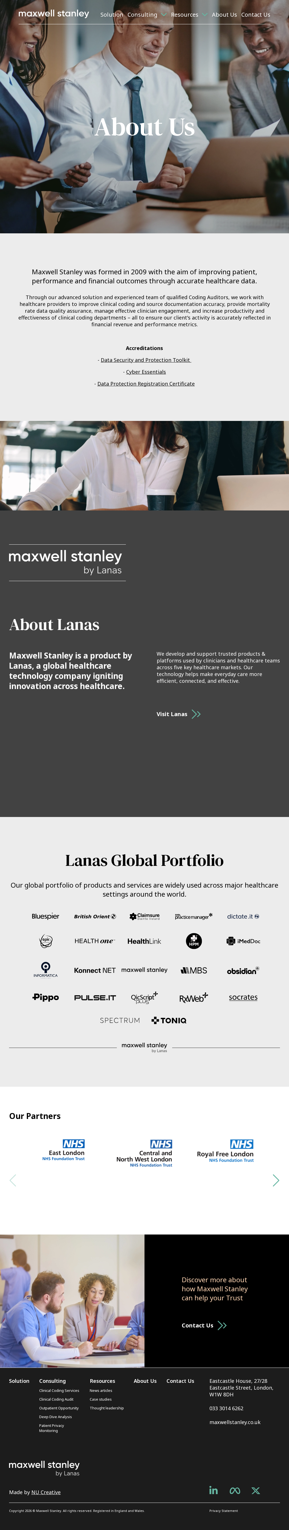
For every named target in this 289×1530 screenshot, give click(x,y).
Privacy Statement (223, 1511)
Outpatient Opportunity (59, 1408)
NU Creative (46, 1492)
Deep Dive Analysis (55, 1416)
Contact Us (255, 14)
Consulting (142, 14)
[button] (276, 1180)
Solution (111, 14)
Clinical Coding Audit (56, 1399)
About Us (224, 14)
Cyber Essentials (146, 371)
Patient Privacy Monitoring (51, 1428)
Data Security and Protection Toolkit (146, 360)
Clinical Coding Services (59, 1390)
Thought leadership (107, 1408)
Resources (184, 14)
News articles (101, 1390)
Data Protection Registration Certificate (146, 383)
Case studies (101, 1399)
